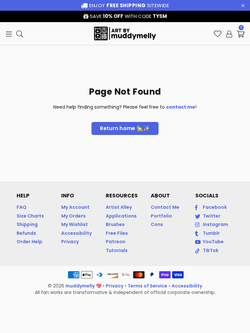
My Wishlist (74, 224)
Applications (121, 216)
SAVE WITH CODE (128, 16)
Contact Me (165, 207)
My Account (75, 207)
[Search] (19, 33)
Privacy (70, 241)
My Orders (73, 216)
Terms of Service (147, 286)
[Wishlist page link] (217, 33)
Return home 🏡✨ (125, 128)
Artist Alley (119, 207)
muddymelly (80, 286)
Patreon (115, 241)
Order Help (29, 241)
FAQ (21, 207)
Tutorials (117, 250)
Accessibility (76, 233)
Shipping (27, 224)
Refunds (26, 233)
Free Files (117, 233)
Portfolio (161, 216)
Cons (157, 224)
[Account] (229, 33)
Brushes (115, 224)
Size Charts (30, 216)
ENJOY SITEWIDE (128, 5)
